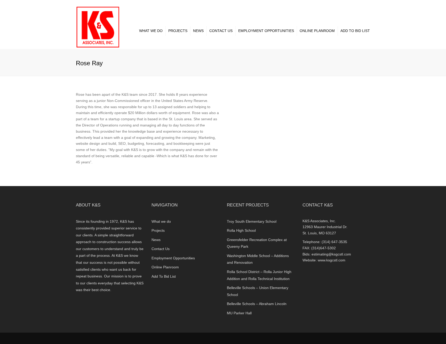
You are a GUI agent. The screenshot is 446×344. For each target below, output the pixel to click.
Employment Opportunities (266, 31)
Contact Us (221, 31)
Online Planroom (317, 31)
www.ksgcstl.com (331, 260)
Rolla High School (241, 230)
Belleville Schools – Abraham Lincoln (256, 304)
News (198, 31)
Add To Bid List (355, 31)
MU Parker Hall (239, 313)
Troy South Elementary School (251, 221)
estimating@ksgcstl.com (331, 254)
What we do (151, 31)
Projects (177, 31)
